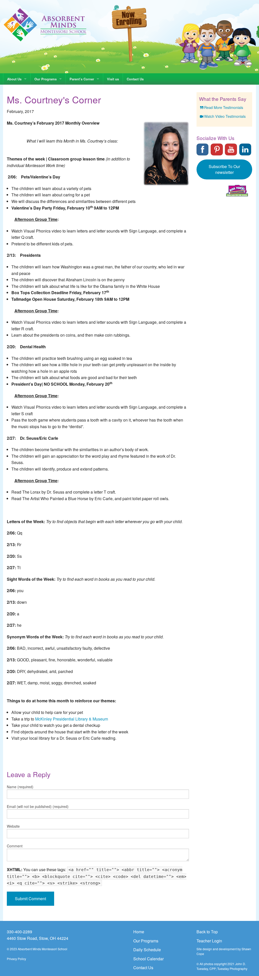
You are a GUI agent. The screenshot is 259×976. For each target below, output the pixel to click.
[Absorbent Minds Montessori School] (45, 24)
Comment (15, 845)
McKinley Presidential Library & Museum (71, 719)
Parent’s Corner (82, 79)
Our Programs (45, 79)
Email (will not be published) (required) (38, 806)
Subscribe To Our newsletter (224, 169)
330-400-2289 (19, 932)
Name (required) (20, 786)
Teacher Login (209, 941)
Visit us (113, 79)
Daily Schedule (147, 949)
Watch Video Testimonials (225, 116)
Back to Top (207, 932)
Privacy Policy (16, 959)
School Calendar (148, 959)
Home (138, 932)
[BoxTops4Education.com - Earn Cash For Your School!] (237, 190)
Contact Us (135, 79)
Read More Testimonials (223, 107)
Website (13, 826)
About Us (14, 79)
